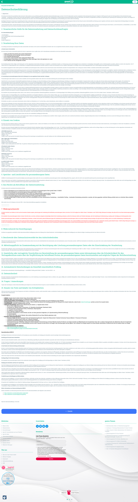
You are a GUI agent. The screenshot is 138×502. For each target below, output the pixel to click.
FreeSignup (135, 2)
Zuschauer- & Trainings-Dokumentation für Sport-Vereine (119, 428)
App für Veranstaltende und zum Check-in (12, 432)
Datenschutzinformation (42, 456)
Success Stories (6, 442)
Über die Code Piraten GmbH (9, 454)
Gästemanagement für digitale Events (115, 446)
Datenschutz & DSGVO (8, 436)
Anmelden (51, 458)
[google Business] (37, 426)
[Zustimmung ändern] (4, 497)
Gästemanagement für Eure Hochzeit (114, 433)
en (71, 499)
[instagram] (46, 426)
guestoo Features (7, 438)
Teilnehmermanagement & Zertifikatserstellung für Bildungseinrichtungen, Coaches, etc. (117, 436)
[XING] (43, 426)
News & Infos (6, 426)
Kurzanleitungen (6, 430)
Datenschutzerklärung (8, 461)
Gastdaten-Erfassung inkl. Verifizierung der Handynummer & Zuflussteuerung (119, 444)
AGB (4, 463)
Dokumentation (6, 428)
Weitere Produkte (7, 457)
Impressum (5, 459)
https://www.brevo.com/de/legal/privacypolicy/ (15, 394)
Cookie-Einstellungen (86, 302)
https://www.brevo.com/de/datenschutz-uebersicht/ (16, 393)
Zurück (69, 411)
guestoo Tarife (6, 440)
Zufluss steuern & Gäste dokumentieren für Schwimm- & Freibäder (118, 430)
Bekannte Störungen (7, 445)
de (69, 499)
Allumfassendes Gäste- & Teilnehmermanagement (117, 426)
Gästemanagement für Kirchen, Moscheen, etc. (117, 439)
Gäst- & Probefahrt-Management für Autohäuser (117, 449)
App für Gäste (6, 434)
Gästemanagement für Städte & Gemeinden (116, 441)
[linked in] (40, 426)
